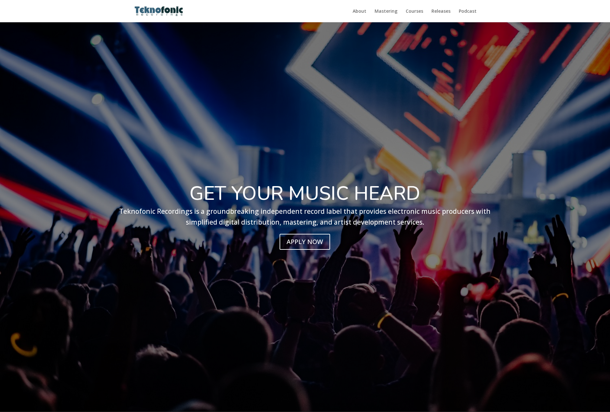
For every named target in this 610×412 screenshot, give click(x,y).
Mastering (386, 11)
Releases (441, 11)
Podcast (468, 11)
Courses (414, 11)
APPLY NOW (305, 241)
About (359, 11)
